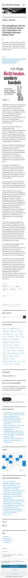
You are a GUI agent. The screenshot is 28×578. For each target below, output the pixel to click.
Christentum (13, 331)
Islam (17, 342)
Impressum (15, 576)
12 (17, 459)
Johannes (16, 345)
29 (3, 467)
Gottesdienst (16, 339)
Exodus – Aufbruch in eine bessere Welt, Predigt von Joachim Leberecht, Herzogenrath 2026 (14, 427)
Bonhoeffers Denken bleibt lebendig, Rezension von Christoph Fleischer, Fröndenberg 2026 (13, 440)
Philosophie (11, 356)
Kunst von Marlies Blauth (10, 512)
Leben (21, 347)
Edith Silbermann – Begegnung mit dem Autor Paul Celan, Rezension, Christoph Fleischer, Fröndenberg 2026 (13, 414)
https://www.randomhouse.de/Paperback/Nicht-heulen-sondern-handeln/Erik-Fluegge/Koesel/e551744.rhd (14, 60)
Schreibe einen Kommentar (14, 305)
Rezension (4, 305)
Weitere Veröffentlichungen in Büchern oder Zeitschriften (12, 555)
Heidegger (5, 342)
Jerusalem (5, 345)
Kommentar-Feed (8, 540)
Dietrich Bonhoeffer (8, 334)
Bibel (18, 328)
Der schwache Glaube (11, 5)
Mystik (4, 353)
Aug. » (21, 470)
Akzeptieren (14, 566)
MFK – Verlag (7, 514)
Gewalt (17, 336)
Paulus (4, 356)
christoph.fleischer (6, 304)
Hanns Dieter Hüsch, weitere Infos (12, 494)
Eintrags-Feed (7, 538)
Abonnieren (7, 399)
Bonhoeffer (6, 331)
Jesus (11, 345)
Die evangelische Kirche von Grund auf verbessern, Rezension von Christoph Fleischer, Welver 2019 (13, 30)
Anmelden (6, 536)
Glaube (23, 336)
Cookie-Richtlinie (8, 576)
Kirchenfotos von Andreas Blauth (12, 503)
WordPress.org (7, 542)
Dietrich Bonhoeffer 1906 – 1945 (11, 485)
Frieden (21, 334)
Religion (13, 358)
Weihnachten (16, 364)
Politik (17, 356)
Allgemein (19, 304)
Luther (9, 350)
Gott (10, 339)
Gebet (4, 336)
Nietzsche (21, 353)
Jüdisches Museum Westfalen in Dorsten (14, 501)
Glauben (5, 339)
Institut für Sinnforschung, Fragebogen (13, 500)
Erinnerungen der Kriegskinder (11, 487)
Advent (5, 328)
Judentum (5, 347)
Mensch (14, 350)
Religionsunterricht (8, 361)
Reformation (6, 358)
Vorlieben (14, 573)
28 (24, 464)
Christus (20, 331)
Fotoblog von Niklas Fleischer (11, 489)
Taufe (23, 361)
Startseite (4, 548)
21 (24, 462)
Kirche (11, 347)
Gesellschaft (10, 336)
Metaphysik (21, 350)
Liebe (4, 350)
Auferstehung (11, 328)
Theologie (5, 364)
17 (10, 462)
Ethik (16, 334)
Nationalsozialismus (12, 353)
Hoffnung (12, 342)
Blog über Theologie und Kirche (11, 483)
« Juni (6, 470)
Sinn (19, 361)
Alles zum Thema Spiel (9, 481)
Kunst (16, 347)
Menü (23, 4)
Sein (15, 361)
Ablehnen (14, 570)
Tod (10, 364)
